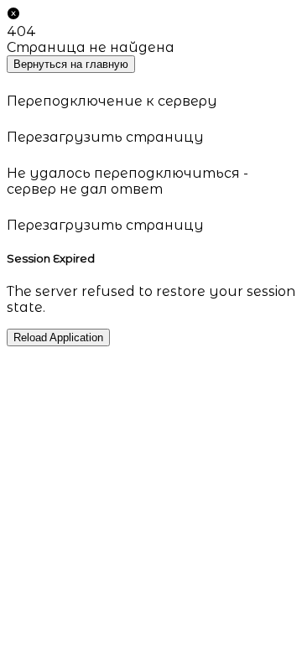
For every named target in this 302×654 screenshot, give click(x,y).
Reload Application (58, 337)
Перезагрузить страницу (105, 137)
